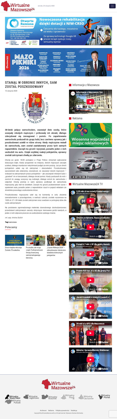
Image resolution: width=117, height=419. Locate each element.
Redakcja (74, 410)
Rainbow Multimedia (77, 413)
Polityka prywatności (62, 410)
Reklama (51, 410)
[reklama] (90, 164)
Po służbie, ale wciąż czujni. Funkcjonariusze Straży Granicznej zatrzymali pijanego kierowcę (34, 253)
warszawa (13, 222)
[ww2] (90, 135)
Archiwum (43, 410)
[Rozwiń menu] (112, 6)
